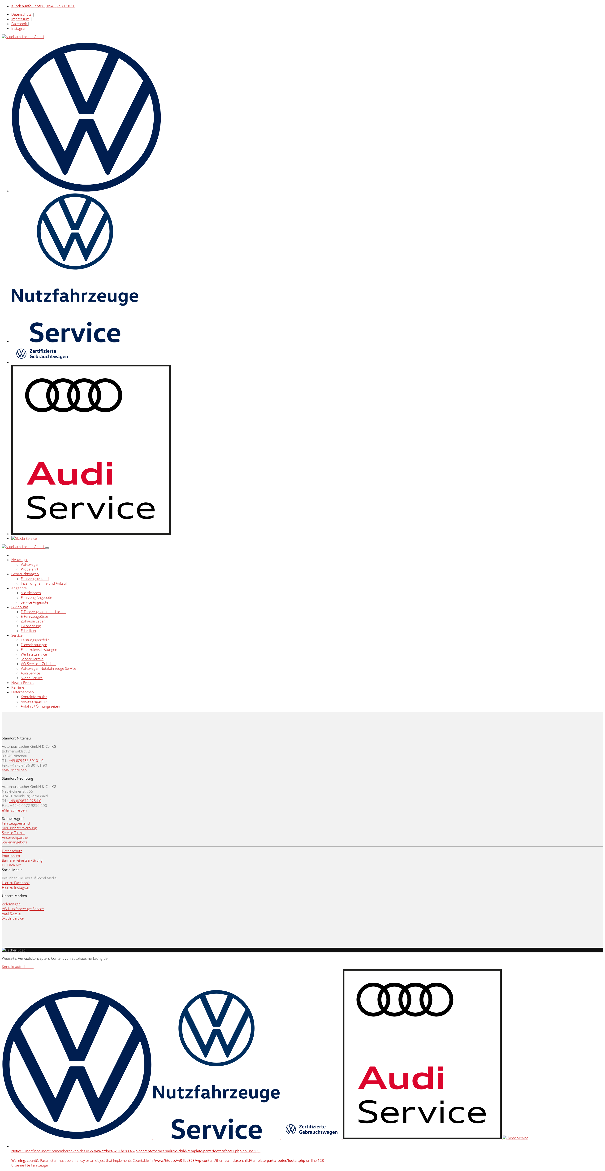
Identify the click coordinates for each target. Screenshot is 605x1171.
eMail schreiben (14, 770)
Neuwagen (19, 559)
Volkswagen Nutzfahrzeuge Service (48, 668)
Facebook (19, 23)
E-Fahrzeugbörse (34, 616)
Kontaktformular (34, 696)
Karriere (17, 687)
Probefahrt (29, 569)
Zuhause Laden (33, 621)
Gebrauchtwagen (25, 573)
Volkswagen (30, 564)
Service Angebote (34, 602)
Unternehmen (22, 692)
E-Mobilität (19, 607)
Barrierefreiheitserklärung (22, 860)
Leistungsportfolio (35, 640)
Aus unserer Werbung (19, 827)
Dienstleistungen (34, 644)
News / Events (22, 682)
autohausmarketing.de (90, 958)
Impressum (20, 19)
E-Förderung (31, 625)
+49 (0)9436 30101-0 (26, 760)
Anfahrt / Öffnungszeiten (40, 706)
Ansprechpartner (34, 701)
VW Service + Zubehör (38, 663)
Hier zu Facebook (16, 882)
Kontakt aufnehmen (18, 966)
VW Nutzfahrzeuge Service (23, 908)
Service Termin (32, 659)
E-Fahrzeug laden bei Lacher (43, 611)
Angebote (19, 588)
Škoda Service (32, 677)
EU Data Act (11, 865)
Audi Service (30, 673)
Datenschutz (21, 14)
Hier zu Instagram (16, 887)
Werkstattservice (34, 654)
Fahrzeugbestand (35, 578)
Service (16, 635)
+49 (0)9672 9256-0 (25, 800)
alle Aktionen (31, 592)
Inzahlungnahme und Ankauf (44, 583)
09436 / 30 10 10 (43, 6)
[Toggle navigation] (47, 548)
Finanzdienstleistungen (39, 649)
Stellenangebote (14, 842)
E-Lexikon (28, 630)
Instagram (19, 28)
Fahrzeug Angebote (36, 597)
